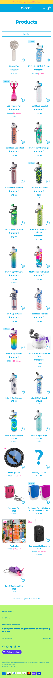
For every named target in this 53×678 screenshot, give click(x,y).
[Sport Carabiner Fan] (14, 571)
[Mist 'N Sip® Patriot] (14, 299)
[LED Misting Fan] (14, 91)
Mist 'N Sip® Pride (14, 353)
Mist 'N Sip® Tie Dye (14, 435)
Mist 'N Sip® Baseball (39, 106)
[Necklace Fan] (14, 493)
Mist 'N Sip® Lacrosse (14, 229)
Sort (28, 34)
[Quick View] (48, 60)
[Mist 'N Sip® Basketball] (14, 133)
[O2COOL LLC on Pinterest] (11, 647)
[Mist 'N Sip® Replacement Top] (39, 339)
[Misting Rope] (14, 458)
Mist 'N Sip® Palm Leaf (39, 272)
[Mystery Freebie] (39, 458)
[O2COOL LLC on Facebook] (3, 647)
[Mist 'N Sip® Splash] (39, 383)
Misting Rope (14, 473)
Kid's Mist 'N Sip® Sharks (39, 66)
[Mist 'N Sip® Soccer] (14, 383)
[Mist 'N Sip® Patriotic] (39, 299)
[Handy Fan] (14, 51)
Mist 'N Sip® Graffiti (39, 188)
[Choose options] (23, 266)
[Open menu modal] (3, 7)
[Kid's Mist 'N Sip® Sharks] (39, 51)
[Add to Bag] (23, 60)
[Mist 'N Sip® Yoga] (39, 420)
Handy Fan (14, 66)
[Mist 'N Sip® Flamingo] (39, 133)
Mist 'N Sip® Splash (39, 398)
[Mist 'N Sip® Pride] (14, 339)
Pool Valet (13, 546)
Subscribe (46, 639)
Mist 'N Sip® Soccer (13, 398)
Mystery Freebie (39, 473)
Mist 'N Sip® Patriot (14, 314)
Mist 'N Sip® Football (14, 188)
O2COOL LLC (18, 662)
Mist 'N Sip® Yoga (39, 435)
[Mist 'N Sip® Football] (14, 172)
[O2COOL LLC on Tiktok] (15, 647)
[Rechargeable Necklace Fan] (39, 531)
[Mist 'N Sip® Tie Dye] (14, 420)
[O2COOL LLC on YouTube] (19, 647)
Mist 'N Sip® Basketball (14, 148)
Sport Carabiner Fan (14, 586)
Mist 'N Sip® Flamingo (39, 148)
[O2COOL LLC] (26, 8)
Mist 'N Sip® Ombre (14, 272)
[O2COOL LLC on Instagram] (7, 647)
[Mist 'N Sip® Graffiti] (39, 172)
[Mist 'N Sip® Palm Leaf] (39, 257)
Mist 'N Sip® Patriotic (39, 314)
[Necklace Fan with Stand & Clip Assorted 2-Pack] (39, 493)
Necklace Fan (14, 508)
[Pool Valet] (14, 531)
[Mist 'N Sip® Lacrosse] (14, 214)
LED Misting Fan (14, 106)
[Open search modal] (44, 7)
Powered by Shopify (8, 666)
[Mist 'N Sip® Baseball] (39, 91)
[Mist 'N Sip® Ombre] (14, 257)
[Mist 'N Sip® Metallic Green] (39, 214)
